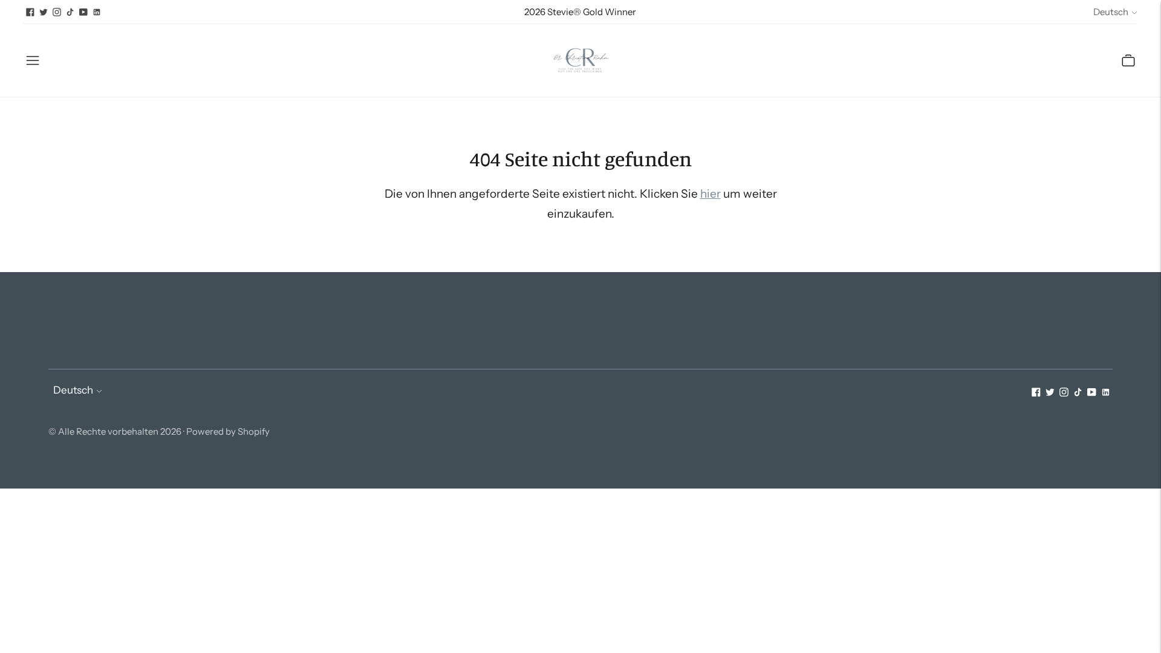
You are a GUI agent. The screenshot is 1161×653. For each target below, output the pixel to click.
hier (710, 194)
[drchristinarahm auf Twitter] (43, 12)
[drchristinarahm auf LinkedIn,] (97, 12)
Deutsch (1110, 12)
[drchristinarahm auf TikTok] (70, 12)
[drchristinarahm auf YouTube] (83, 12)
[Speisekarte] (32, 60)
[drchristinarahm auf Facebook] (30, 12)
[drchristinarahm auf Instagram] (57, 12)
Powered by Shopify (228, 431)
